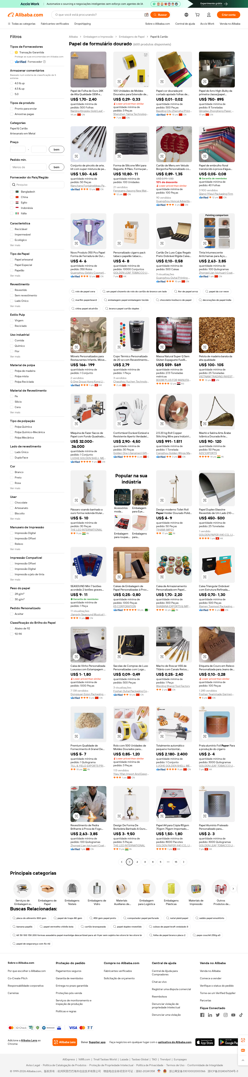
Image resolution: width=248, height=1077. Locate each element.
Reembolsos (159, 996)
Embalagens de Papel (132, 36)
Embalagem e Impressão (98, 36)
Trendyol (165, 1059)
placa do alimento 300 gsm (31, 918)
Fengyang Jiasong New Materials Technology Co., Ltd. (131, 190)
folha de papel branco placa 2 (169, 935)
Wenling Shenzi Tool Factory (173, 686)
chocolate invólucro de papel (175, 300)
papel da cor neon (219, 291)
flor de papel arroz (188, 291)
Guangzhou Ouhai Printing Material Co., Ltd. (174, 277)
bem (56, 149)
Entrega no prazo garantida (72, 985)
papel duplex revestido (129, 926)
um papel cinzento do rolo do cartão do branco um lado (136, 291)
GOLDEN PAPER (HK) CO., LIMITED (217, 534)
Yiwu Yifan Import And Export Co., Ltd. (131, 773)
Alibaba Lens (29, 1040)
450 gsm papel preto (104, 918)
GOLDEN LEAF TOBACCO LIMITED (131, 272)
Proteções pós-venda (69, 993)
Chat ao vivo (159, 981)
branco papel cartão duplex (124, 308)
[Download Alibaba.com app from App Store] (204, 1042)
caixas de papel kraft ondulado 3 (170, 926)
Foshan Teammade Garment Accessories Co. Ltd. (217, 694)
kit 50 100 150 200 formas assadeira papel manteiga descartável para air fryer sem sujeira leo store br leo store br (79, 935)
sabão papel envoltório (211, 918)
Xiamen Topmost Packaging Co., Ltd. (217, 606)
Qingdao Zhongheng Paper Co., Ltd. (217, 110)
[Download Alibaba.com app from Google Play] (229, 1042)
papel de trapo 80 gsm (70, 918)
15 (176, 862)
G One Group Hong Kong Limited (88, 381)
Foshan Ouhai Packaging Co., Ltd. (131, 691)
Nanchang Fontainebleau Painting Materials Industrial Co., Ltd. (88, 185)
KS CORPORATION (124, 606)
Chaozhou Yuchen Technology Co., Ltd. (131, 381)
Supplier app (97, 1042)
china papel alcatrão (86, 308)
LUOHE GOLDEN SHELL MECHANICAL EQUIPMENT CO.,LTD (88, 458)
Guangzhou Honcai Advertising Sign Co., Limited (174, 201)
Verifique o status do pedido (217, 985)
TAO (154, 1059)
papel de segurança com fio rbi (33, 943)
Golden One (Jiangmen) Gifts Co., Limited (131, 453)
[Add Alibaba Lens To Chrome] (65, 1042)
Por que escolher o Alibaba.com (27, 970)
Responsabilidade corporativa (25, 985)
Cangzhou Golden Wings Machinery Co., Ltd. (174, 453)
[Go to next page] (183, 861)
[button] (146, 14)
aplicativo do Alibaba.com (174, 1042)
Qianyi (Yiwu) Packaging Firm (216, 193)
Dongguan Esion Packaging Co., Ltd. (88, 694)
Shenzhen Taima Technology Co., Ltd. (131, 114)
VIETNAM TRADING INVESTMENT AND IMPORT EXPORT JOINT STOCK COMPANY (217, 376)
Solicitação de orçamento (119, 978)
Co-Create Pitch (18, 978)
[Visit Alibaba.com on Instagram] (225, 1015)
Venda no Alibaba (210, 970)
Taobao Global (140, 1059)
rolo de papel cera (85, 291)
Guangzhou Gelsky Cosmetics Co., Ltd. (88, 272)
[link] (243, 1040)
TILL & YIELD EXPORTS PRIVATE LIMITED (88, 765)
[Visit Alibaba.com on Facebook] (202, 1015)
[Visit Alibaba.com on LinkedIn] (210, 1015)
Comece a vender (210, 978)
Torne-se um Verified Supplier (218, 993)
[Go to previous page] (121, 861)
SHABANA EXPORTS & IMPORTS (174, 606)
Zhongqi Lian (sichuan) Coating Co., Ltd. (217, 272)
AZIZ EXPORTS (208, 453)
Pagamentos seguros (68, 970)
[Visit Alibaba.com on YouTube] (233, 1015)
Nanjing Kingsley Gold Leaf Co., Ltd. (88, 110)
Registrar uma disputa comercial (171, 989)
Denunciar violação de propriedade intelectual (166, 1005)
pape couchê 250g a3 (208, 935)
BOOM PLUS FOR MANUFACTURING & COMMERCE (174, 379)
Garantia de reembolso (69, 978)
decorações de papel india (217, 300)
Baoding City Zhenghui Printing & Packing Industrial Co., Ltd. (174, 110)
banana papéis (24, 926)
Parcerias (205, 1000)
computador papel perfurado (143, 918)
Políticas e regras (66, 1011)
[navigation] (37, 450)
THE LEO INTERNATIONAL (86, 529)
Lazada (124, 1059)
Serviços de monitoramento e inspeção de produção (73, 1002)
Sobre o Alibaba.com (21, 962)
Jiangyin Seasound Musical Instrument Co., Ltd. (88, 614)
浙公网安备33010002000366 (187, 1071)
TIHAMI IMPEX (165, 529)
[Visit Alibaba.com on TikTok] (241, 1015)
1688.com (84, 1059)
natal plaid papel (179, 918)
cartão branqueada (95, 926)
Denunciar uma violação (166, 1014)
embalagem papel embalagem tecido (128, 300)
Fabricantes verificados (118, 970)
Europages (180, 1059)
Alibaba (73, 36)
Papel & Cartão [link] (159, 36)
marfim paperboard (86, 300)
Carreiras (13, 993)
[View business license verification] (159, 1071)
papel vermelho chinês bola (58, 926)
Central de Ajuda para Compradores (165, 972)
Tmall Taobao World (105, 1059)
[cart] (198, 15)
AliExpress (69, 1059)
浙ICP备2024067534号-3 (223, 1071)
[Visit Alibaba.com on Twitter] (217, 1015)
